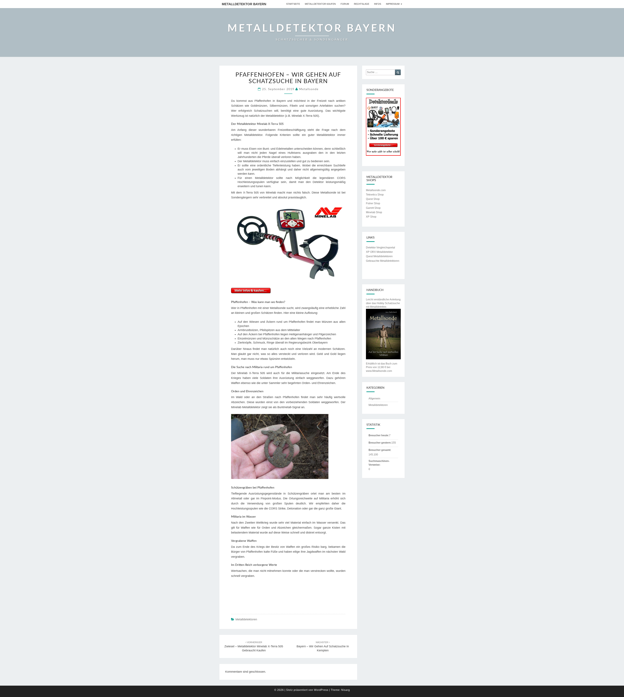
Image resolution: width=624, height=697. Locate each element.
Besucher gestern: (380, 442)
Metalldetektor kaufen (320, 4)
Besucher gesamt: (380, 450)
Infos (377, 4)
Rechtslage (361, 4)
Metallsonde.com (376, 190)
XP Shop (371, 216)
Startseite (293, 4)
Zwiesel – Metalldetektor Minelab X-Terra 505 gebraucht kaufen (253, 646)
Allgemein (374, 398)
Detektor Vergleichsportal (380, 247)
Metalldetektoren (246, 619)
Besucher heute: (379, 435)
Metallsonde (309, 89)
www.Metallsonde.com (379, 371)
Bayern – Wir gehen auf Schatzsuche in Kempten (323, 646)
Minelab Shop (374, 212)
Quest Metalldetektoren (379, 256)
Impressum (393, 4)
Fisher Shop (373, 203)
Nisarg (345, 690)
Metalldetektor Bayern (244, 4)
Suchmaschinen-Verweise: (379, 463)
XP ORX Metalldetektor (379, 252)
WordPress (321, 690)
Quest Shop (373, 199)
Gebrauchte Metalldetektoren (382, 260)
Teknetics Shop (375, 194)
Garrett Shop (373, 208)
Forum (345, 4)
